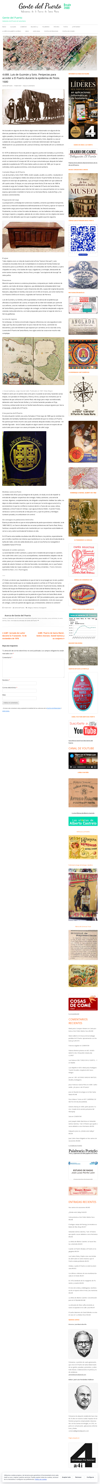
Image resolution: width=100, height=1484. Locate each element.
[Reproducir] (71, 767)
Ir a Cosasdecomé (74, 1014)
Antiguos (30, 608)
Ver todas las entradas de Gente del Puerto (24, 620)
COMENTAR (23, 27)
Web (4, 695)
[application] (83, 760)
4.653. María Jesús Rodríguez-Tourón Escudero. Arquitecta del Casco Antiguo (83, 1070)
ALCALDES (13, 27)
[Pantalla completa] (95, 767)
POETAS (65, 27)
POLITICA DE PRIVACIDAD (54, 708)
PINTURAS (56, 27)
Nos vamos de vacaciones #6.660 (79, 1207)
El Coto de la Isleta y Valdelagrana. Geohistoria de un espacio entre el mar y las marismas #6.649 (83, 1290)
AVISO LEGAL (5, 711)
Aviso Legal (36, 31)
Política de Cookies (68, 31)
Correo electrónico (9, 687)
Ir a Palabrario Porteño (75, 1145)
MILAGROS (34, 27)
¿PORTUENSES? (76, 27)
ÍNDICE (4, 27)
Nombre (6, 680)
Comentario (7, 657)
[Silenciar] (92, 767)
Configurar (90, 1477)
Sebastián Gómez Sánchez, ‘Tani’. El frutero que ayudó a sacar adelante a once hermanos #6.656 (83, 1123)
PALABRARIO (45, 27)
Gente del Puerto (12, 17)
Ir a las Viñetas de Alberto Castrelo (83, 813)
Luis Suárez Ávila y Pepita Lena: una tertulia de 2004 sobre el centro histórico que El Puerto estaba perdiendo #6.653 (82, 1258)
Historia (35, 608)
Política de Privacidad (51, 31)
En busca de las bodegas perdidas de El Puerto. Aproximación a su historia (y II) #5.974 (83, 1038)
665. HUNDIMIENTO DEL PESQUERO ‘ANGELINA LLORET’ (82, 1053)
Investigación (42, 608)
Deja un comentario (29, 86)
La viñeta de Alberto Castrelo (11, 31)
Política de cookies (41, 1479)
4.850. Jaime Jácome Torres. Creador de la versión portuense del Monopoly (82, 1109)
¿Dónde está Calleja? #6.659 (78, 1212)
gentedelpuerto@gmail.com (77, 1374)
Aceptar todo (66, 1477)
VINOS (27, 31)
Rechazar (78, 1477)
